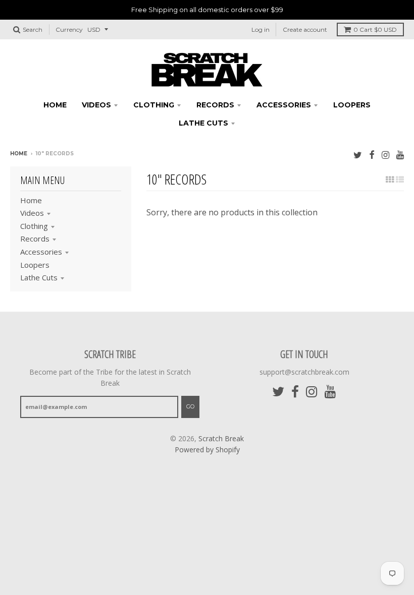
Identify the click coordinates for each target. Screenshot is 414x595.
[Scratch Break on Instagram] (385, 154)
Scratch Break (221, 438)
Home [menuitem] (55, 104)
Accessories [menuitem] (283, 104)
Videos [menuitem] (96, 104)
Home (18, 153)
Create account (305, 29)
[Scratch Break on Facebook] (372, 154)
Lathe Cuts (39, 277)
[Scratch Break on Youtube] (400, 154)
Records (34, 238)
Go (190, 406)
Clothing (34, 226)
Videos (32, 213)
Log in (260, 29)
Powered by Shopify (207, 449)
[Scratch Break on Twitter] (357, 154)
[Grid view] (390, 179)
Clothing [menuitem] (153, 104)
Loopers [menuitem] (352, 104)
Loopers (34, 265)
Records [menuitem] (215, 104)
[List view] (400, 179)
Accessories (41, 252)
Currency (69, 29)
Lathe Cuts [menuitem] (203, 123)
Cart (375, 29)
